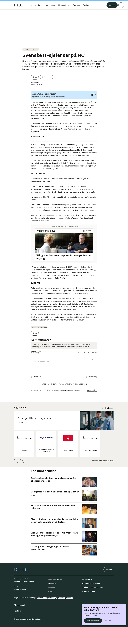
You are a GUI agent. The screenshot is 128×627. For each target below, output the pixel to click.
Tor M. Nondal (20, 590)
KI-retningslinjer (88, 591)
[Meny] (121, 5)
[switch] (93, 95)
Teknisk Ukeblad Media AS (32, 619)
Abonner (112, 5)
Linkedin (51, 587)
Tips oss (108, 570)
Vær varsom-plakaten (46, 598)
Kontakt (17, 611)
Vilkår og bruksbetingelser (93, 587)
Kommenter (47, 77)
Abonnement (19, 605)
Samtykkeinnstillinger (91, 583)
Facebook (52, 583)
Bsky (50, 591)
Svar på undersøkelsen (93, 620)
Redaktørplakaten (65, 598)
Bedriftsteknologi (30, 49)
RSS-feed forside (55, 579)
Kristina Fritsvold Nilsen (24, 582)
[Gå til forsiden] (18, 5)
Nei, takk (108, 620)
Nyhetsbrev (87, 579)
